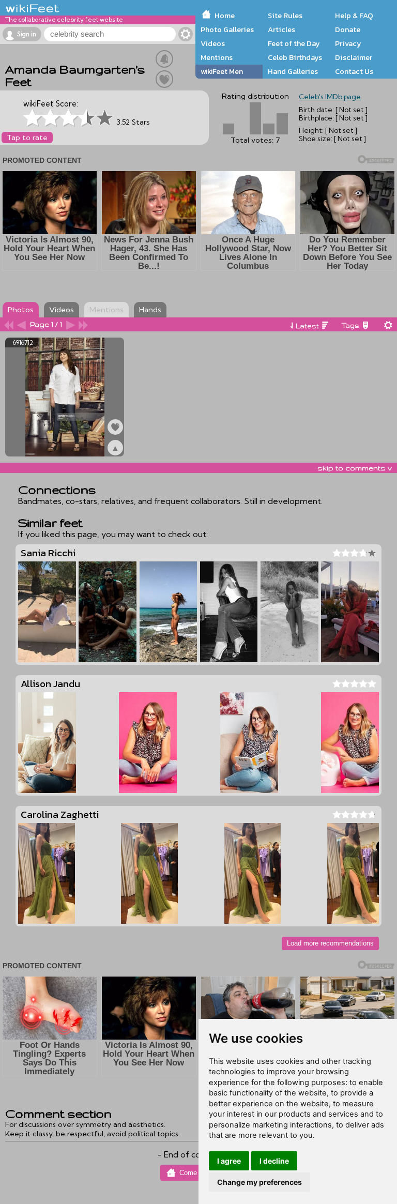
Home (225, 15)
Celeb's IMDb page (330, 97)
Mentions (217, 57)
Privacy (348, 43)
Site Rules (285, 15)
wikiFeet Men (222, 71)
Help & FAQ (354, 15)
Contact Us (354, 71)
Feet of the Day (294, 43)
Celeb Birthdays (295, 57)
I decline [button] (274, 1160)
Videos (213, 43)
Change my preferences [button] (259, 1182)
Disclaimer (353, 57)
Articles (281, 29)
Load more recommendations (330, 943)
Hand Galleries (293, 71)
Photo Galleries (227, 29)
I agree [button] (229, 1160)
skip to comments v (354, 468)
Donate (347, 29)
